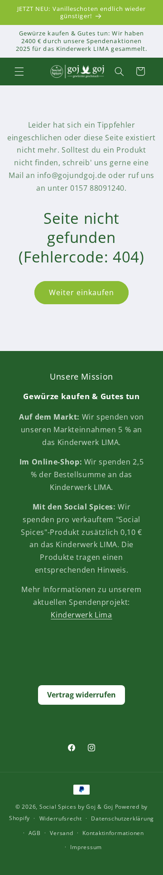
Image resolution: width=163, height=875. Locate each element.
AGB (35, 833)
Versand (61, 833)
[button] (19, 71)
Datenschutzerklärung (122, 818)
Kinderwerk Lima (81, 615)
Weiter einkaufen (82, 292)
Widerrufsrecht (60, 818)
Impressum (86, 847)
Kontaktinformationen (113, 833)
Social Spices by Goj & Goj (76, 806)
